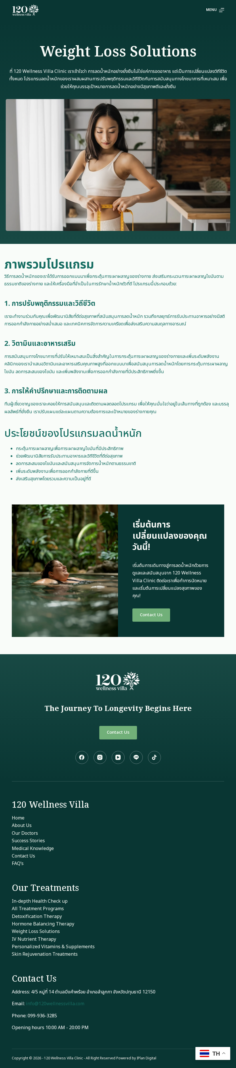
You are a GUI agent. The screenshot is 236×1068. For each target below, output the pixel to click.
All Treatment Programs (38, 908)
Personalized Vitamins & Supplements (53, 946)
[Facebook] (81, 757)
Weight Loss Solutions (36, 931)
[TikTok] (154, 757)
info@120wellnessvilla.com (55, 1003)
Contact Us (23, 856)
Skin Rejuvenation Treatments (45, 954)
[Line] (136, 757)
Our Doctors (25, 833)
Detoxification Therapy (37, 916)
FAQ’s (18, 863)
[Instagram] (100, 757)
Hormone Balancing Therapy (43, 924)
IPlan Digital (146, 1058)
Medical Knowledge (33, 848)
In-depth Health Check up (40, 901)
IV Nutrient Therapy (34, 939)
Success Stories (28, 840)
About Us (22, 825)
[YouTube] (118, 757)
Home (18, 818)
